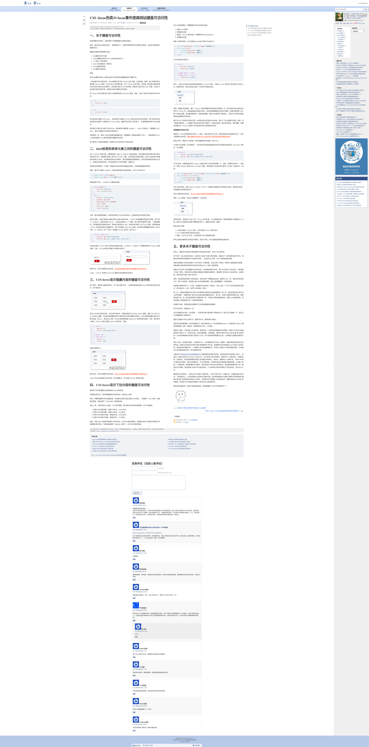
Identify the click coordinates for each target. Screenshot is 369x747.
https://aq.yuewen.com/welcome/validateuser (147, 533)
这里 (186, 422)
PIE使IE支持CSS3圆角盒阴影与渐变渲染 (347, 103)
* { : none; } (100, 103)
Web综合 (123, 23)
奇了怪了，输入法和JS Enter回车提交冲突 (103, 446)
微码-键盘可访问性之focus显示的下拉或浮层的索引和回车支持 (208, 137)
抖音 (355, 23)
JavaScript (128, 10)
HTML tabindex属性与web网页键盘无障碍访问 (105, 444)
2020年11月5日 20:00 (139, 505)
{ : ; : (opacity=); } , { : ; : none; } (105, 335)
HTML (133, 10)
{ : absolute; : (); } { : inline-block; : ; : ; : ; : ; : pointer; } (105, 198)
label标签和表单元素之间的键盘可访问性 (259, 28)
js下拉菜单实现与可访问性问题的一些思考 (179, 442)
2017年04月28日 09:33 (140, 610)
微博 (344, 23)
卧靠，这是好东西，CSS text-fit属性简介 (347, 63)
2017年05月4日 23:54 (139, 571)
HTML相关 (340, 41)
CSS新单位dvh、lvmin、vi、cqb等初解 (347, 76)
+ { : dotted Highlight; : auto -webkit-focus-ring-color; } (112, 238)
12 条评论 (142, 23)
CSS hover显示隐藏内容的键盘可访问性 (259, 30)
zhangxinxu (94, 26)
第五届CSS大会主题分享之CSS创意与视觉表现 (105, 451)
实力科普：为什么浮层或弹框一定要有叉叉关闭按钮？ (182, 444)
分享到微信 (194, 420)
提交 (108, 176)
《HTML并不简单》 (357, 18)
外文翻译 (339, 56)
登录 (187, 745)
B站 (360, 23)
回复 (134, 517)
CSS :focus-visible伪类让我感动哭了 (178, 446)
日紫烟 (147, 10)
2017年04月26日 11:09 (140, 669)
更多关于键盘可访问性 (254, 35)
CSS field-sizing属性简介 (343, 132)
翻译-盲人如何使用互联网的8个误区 (178, 439)
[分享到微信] (84, 23)
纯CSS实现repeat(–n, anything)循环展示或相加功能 (350, 73)
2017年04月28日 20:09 (140, 592)
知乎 (351, 23)
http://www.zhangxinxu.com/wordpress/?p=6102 (111, 26)
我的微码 (111, 10)
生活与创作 (144, 8)
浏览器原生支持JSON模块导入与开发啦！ (348, 84)
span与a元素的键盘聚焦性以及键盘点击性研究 (105, 439)
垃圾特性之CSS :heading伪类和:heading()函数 (349, 119)
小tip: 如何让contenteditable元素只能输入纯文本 (349, 90)
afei (140, 667)
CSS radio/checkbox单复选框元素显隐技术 (180, 448)
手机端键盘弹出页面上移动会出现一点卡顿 (152, 527)
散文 (143, 10)
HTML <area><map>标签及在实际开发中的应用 (221, 411)
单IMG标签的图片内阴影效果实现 (345, 117)
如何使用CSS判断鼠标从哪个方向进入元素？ (349, 127)
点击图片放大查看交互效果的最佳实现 (347, 96)
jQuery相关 (341, 45)
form (100, 455)
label (103, 455)
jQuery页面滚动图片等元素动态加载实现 (347, 92)
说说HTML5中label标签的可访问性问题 (103, 448)
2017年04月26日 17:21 (140, 651)
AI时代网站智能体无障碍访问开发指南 (347, 82)
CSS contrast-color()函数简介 (344, 130)
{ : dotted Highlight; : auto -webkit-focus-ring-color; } (195, 155)
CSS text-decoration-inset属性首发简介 (347, 136)
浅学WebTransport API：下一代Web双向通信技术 (350, 125)
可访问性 (118, 455)
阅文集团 (352, 15)
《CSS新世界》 (348, 18)
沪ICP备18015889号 (184, 741)
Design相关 (340, 33)
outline (108, 455)
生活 (140, 10)
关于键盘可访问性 (252, 26)
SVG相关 (340, 39)
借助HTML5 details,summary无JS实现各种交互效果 (106, 442)
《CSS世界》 (353, 17)
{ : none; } (100, 112)
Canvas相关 (341, 37)
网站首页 (114, 8)
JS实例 (340, 49)
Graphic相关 (340, 35)
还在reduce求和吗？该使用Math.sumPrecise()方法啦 (351, 65)
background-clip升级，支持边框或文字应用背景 (349, 67)
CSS (124, 10)
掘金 (348, 23)
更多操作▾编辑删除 (196, 50)
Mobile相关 (340, 51)
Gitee (363, 23)
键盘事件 (124, 455)
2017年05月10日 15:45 (140, 553)
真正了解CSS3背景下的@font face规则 (192, 408)
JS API (340, 47)
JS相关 (339, 43)
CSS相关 (339, 31)
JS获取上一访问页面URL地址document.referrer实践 (350, 100)
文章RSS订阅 (149, 745)
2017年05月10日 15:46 (141, 631)
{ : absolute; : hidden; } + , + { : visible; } (186, 72)
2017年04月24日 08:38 (140, 706)
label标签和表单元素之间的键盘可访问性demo (130, 269)
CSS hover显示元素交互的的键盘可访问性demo (131, 374)
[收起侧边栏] (334, 367)
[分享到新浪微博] (84, 20)
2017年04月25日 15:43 (140, 688)
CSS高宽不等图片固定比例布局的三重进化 (348, 109)
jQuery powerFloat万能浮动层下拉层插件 (347, 98)
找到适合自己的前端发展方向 (190, 354)
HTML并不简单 (157, 10)
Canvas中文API (165, 10)
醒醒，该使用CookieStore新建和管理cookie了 (349, 134)
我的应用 (137, 745)
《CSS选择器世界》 (362, 17)
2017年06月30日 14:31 (140, 530)
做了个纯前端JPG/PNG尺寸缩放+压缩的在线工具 (350, 111)
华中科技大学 (357, 14)
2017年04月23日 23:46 (140, 724)
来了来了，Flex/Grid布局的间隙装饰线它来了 (349, 69)
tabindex (112, 455)
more (349, 13)
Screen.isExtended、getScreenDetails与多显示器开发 (351, 71)
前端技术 (129, 8)
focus (96, 455)
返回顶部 (197, 745)
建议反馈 (117, 10)
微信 (341, 23)
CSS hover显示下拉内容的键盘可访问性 (259, 33)
